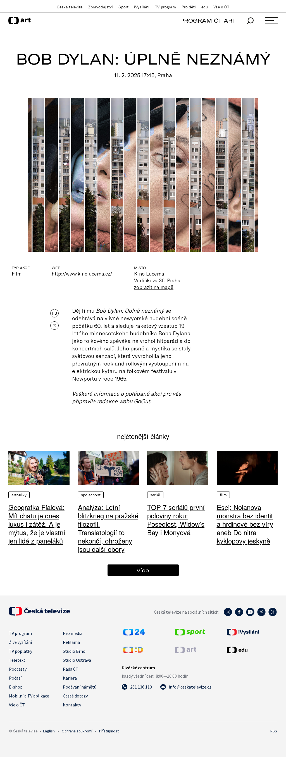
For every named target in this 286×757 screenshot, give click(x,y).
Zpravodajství (100, 7)
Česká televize (70, 7)
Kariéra (70, 678)
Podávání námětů (79, 687)
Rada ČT (70, 669)
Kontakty (72, 705)
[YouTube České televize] (250, 615)
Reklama (71, 642)
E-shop (16, 687)
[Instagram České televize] (227, 615)
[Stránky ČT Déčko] (133, 651)
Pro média (72, 633)
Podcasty (18, 669)
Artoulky (19, 494)
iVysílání (141, 7)
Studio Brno (74, 651)
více (143, 570)
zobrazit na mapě (153, 287)
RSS (273, 731)
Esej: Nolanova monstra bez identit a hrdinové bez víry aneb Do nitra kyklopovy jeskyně (245, 523)
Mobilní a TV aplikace (29, 696)
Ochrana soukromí (77, 731)
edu (204, 7)
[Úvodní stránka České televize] (39, 614)
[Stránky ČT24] (134, 634)
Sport (123, 7)
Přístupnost (109, 731)
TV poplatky (20, 651)
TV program (165, 7)
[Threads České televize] (272, 615)
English (49, 731)
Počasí (15, 678)
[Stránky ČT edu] (251, 650)
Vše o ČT (221, 7)
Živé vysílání (20, 642)
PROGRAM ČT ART (208, 20)
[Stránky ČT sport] (190, 634)
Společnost (91, 494)
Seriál (155, 494)
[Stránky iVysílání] (251, 632)
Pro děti (189, 7)
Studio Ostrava (77, 660)
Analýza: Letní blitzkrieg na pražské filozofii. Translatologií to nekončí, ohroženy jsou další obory (108, 528)
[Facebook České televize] (239, 615)
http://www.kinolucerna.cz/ (82, 273)
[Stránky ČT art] (185, 651)
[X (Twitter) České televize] (261, 615)
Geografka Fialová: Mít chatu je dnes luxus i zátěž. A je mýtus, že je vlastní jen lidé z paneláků (36, 523)
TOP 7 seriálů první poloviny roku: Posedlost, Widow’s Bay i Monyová (176, 519)
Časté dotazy (75, 696)
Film (223, 494)
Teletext (17, 660)
